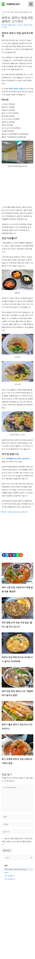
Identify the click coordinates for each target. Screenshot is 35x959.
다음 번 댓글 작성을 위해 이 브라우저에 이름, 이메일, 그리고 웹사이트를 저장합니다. (17, 842)
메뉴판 (6, 872)
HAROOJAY (13, 4)
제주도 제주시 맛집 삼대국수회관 (15, 869)
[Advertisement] (17, 187)
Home (3, 12)
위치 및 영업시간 (9, 879)
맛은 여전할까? (9, 876)
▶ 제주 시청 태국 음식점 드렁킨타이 (15, 512)
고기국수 (20, 25)
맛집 (8, 12)
